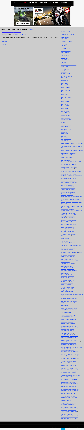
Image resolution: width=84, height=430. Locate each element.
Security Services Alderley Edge (66, 245)
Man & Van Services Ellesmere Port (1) (67, 76)
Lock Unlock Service (70, 146)
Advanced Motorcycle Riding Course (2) (67, 34)
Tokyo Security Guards (74, 351)
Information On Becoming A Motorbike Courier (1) (69, 65)
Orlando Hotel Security (64, 186)
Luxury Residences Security (65, 397)
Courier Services (22, 2)
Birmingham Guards (72, 323)
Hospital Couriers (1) (64, 63)
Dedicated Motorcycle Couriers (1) (66, 49)
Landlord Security (63, 231)
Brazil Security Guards (76, 375)
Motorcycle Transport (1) (65, 109)
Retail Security (72, 329)
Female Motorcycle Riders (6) (65, 56)
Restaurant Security (71, 404)
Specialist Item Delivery (64, 154)
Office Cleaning (63, 312)
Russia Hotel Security (72, 154)
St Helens (64, 299)
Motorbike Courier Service (65, 281)
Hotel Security (63, 315)
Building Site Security (64, 403)
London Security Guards (72, 337)
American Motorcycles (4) (65, 35)
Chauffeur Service (74, 382)
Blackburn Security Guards (65, 329)
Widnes (65, 298)
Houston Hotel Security (72, 186)
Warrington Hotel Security (72, 224)
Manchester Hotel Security (71, 213)
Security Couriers (69, 414)
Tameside (66, 242)
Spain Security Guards (76, 199)
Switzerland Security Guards (73, 358)
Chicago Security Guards (65, 178)
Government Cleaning (73, 167)
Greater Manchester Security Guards (66, 375)
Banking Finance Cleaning (72, 403)
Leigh (73, 235)
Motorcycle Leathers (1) (64, 88)
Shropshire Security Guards (65, 373)
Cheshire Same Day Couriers (65, 351)
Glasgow (62, 255)
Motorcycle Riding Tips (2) (65, 101)
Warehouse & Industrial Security (66, 369)
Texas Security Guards (72, 249)
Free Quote (74, 315)
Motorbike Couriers (64, 196)
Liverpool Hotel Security (73, 411)
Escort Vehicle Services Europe (66, 366)
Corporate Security (72, 341)
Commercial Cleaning (70, 231)
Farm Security (72, 192)
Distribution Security (69, 401)
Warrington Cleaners (70, 350)
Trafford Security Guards (75, 306)
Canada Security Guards (71, 248)
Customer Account (70, 322)
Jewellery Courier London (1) (65, 69)
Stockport (62, 242)
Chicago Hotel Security (64, 161)
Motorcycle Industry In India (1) (66, 87)
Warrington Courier (71, 179)
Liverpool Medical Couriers (73, 417)
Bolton (72, 234)
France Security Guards (73, 368)
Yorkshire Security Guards (65, 407)
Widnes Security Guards (64, 380)
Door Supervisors (63, 199)
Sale (71, 239)
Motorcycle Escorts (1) (64, 84)
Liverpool (64, 252)
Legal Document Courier (74, 415)
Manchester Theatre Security (65, 262)
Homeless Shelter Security (65, 411)
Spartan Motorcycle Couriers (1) (66, 129)
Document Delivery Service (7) (66, 51)
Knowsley (69, 235)
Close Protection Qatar (64, 274)
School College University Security (66, 389)
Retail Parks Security (64, 404)
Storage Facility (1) (64, 132)
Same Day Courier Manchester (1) (66, 118)
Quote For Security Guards (72, 309)
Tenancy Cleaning (63, 414)
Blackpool (68, 234)
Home (15, 2)
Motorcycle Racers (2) (64, 94)
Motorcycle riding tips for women (11, 32)
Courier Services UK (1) (64, 45)
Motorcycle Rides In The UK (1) (66, 97)
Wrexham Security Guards (65, 379)
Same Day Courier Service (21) (66, 119)
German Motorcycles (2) (64, 59)
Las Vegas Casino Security (74, 336)
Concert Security (63, 394)
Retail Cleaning (69, 400)
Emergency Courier (35, 5)
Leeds (62, 252)
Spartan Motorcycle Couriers (65, 192)
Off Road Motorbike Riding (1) (66, 115)
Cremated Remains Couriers (68, 348)
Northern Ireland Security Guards (74, 175)
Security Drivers (63, 260)
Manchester (65, 235)
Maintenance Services (73, 308)
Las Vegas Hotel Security (72, 340)
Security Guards (70, 196)
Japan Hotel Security (75, 387)
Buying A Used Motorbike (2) (65, 42)
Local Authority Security (64, 320)
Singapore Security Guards (74, 355)
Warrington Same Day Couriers (66, 319)
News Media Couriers (74, 383)
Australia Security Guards (71, 396)
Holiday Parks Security (64, 241)
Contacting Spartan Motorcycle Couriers (67, 316)
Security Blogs (63, 206)
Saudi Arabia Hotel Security (70, 393)
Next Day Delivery (43, 2)
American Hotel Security (70, 269)
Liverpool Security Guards (65, 327)
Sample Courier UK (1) (64, 122)
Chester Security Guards (73, 344)
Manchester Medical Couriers (65, 415)
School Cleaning (73, 366)
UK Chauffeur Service (72, 259)
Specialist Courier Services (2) (65, 130)
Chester (62, 235)
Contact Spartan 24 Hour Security (66, 270)
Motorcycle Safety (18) (64, 104)
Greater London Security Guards (66, 408)
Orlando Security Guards (65, 158)
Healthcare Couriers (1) (64, 62)
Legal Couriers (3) (64, 72)
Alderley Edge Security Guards (66, 306)
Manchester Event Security (65, 362)
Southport (81, 239)
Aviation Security (69, 199)
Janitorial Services (70, 185)
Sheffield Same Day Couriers (65, 354)
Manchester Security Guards (65, 221)
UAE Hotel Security (77, 143)
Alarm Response (63, 361)
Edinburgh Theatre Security (65, 238)
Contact (44, 5)
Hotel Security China (75, 326)
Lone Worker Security (69, 333)
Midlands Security (67, 294)
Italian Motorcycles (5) (64, 66)
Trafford (69, 242)
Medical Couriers (63, 193)
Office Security (63, 330)
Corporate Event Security (65, 267)
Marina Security (63, 393)
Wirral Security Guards (73, 379)
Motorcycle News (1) (64, 91)
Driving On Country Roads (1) (65, 52)
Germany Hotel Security (72, 164)
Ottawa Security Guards (74, 150)
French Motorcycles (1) (64, 58)
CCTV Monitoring (64, 350)
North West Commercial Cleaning (72, 298)
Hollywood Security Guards (65, 165)
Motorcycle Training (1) (64, 108)
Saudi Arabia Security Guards (73, 390)
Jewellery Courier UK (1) (65, 70)
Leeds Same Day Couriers (65, 355)
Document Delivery (54, 2)
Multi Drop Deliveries (75, 389)
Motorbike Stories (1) (64, 80)
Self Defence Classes (73, 397)
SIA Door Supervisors (64, 224)
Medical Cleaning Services (71, 256)
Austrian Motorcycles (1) (65, 37)
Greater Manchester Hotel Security (66, 387)
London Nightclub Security (76, 313)
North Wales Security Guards (65, 372)
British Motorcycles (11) (64, 38)
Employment (72, 227)
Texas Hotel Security (72, 153)
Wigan (69, 255)
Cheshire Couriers (70, 284)
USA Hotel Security (72, 223)
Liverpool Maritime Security (65, 172)
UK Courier (26, 5)
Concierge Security (64, 290)
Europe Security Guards (64, 365)
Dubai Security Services (74, 294)
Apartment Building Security (65, 334)
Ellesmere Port (72, 255)
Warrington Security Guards (71, 217)
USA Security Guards (72, 220)
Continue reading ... (5, 41)
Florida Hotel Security (72, 174)
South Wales (73, 252)
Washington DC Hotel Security (73, 161)
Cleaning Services (73, 225)
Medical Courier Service (71, 288)
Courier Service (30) (64, 44)
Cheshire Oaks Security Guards (66, 347)
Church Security (74, 270)
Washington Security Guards (75, 210)
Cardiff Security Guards (64, 249)
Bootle (74, 234)
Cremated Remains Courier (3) (65, 48)
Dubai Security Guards (74, 214)
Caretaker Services (64, 185)
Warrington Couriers (71, 280)
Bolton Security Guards (64, 337)
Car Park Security (72, 320)
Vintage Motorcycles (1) (64, 137)
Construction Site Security (65, 341)
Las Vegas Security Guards (74, 354)
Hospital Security (63, 228)
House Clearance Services (72, 410)
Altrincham (64, 234)
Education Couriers (72, 188)
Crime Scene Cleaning (74, 369)
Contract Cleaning (67, 160)
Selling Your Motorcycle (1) (65, 126)
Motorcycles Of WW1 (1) (65, 111)
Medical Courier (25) (64, 77)
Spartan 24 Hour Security (71, 290)
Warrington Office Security (71, 376)
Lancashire (75, 235)
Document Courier (64, 146)
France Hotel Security (64, 164)
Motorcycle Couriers (64, 179)
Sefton (78, 239)
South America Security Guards (66, 210)
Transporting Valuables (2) (65, 133)
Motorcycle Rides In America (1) (66, 95)
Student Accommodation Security (66, 382)
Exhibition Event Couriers (65, 167)
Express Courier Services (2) (65, 55)
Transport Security (64, 400)
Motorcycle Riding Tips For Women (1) (67, 102)
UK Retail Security (76, 196)
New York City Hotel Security (76, 171)
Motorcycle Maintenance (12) (65, 90)
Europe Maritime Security (65, 153)
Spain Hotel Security (73, 334)
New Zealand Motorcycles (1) (65, 112)
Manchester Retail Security (65, 336)
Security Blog (70, 266)
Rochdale (65, 239)
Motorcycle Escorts (71, 276)
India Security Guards (76, 260)
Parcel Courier (64, 2)
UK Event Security (73, 372)
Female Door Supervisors (65, 223)
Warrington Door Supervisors (65, 214)
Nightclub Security (64, 213)
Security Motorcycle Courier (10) (66, 125)
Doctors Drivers (70, 277)
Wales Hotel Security (69, 157)
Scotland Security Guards (65, 175)
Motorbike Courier (64, 143)
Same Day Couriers (70, 143)
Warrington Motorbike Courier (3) (66, 139)
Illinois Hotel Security (73, 165)
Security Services (63, 217)
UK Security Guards (75, 408)
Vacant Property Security (65, 390)
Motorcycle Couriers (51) (65, 83)
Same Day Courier (33, 2)
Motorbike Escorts (70, 291)
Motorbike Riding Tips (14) (65, 79)
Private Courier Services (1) (65, 116)
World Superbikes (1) (64, 140)
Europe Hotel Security (64, 340)
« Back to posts (3, 44)
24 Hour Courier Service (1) (65, 31)
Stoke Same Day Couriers (65, 358)
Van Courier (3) (63, 136)
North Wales (69, 252)
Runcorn (68, 239)
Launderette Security (64, 248)
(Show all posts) (31, 29)
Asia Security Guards (73, 281)
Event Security (63, 202)
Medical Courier (17, 5)
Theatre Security (71, 380)
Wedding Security (72, 267)
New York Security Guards (70, 330)
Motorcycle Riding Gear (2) (65, 98)
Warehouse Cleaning (73, 407)
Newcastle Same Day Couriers (65, 357)
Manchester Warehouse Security (71, 361)
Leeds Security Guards (74, 347)
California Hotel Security (65, 174)
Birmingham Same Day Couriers (66, 326)
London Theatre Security (65, 418)
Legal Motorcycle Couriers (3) (65, 73)
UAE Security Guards (73, 221)
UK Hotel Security (77, 146)
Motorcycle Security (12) (65, 105)
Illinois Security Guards (72, 178)
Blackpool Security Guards (74, 327)
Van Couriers (70, 274)
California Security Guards (75, 206)
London (77, 252)
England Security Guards (65, 182)
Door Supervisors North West (65, 263)
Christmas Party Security (64, 216)
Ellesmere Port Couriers (64, 323)
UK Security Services (73, 373)
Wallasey (72, 242)
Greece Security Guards (73, 418)
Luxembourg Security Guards (65, 150)
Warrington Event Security (73, 386)
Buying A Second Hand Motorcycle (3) (67, 41)
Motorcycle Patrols (64, 291)
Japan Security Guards (75, 202)
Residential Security (64, 277)
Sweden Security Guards (65, 417)
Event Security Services (64, 209)
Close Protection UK (64, 276)
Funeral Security (63, 269)
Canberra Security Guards (65, 188)
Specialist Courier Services (65, 368)
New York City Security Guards (66, 171)
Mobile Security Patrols (64, 386)
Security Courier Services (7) (65, 123)
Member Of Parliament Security (66, 383)
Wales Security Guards (72, 182)
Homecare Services (72, 181)
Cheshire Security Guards (65, 220)
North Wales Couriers (64, 189)
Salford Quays (74, 239)
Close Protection (63, 256)
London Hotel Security (74, 357)
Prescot (62, 239)
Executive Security (69, 394)
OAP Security (72, 168)
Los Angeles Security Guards (73, 158)
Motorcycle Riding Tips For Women (20, 34)
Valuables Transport (71, 189)
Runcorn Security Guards (65, 344)
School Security (63, 401)
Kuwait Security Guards (64, 181)
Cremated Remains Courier (65, 168)
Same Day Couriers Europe (74, 362)
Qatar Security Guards (72, 365)
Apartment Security (70, 228)
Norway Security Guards (72, 343)
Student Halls (75, 228)
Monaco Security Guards (73, 301)
